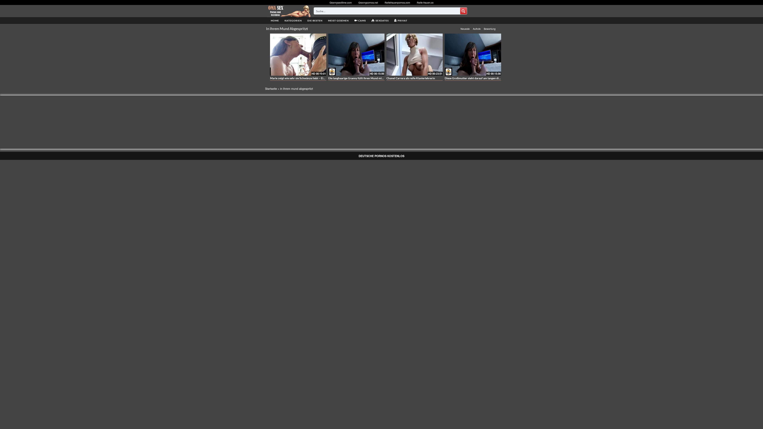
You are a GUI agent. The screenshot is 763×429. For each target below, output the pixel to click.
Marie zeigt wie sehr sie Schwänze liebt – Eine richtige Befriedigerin (311, 78)
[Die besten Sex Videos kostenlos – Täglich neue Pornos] (289, 11)
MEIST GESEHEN (338, 20)
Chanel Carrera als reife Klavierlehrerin (410, 78)
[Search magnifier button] (463, 11)
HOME (275, 20)
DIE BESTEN (314, 20)
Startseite (271, 89)
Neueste (465, 28)
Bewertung (490, 28)
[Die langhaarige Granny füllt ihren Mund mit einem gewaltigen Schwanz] (356, 55)
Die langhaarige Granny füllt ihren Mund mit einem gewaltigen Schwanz (372, 78)
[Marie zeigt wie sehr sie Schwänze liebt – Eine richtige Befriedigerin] (298, 55)
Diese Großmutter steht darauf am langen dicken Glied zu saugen (485, 78)
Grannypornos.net (368, 2)
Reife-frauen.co (425, 2)
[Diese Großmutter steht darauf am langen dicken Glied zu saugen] (473, 55)
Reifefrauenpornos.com (397, 2)
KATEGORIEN (293, 20)
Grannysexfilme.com (341, 2)
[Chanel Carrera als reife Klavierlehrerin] (414, 55)
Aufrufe (477, 28)
